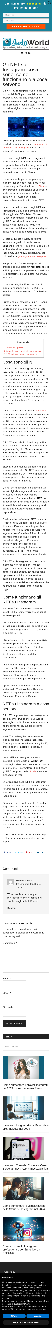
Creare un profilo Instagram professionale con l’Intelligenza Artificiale (21, 1249)
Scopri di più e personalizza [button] (26, 1322)
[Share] (38, 852)
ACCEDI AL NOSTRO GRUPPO (26, 26)
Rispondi (11, 908)
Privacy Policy (9, 1272)
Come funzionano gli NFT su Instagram (23, 351)
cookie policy (29, 1293)
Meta (42, 186)
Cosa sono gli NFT (13, 347)
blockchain (41, 410)
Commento (10, 943)
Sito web (8, 1007)
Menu (28, 53)
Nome (7, 978)
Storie (32, 771)
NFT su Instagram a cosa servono (20, 354)
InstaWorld (26, 43)
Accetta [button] (37, 1316)
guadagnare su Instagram (32, 256)
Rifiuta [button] (14, 1316)
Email (7, 993)
